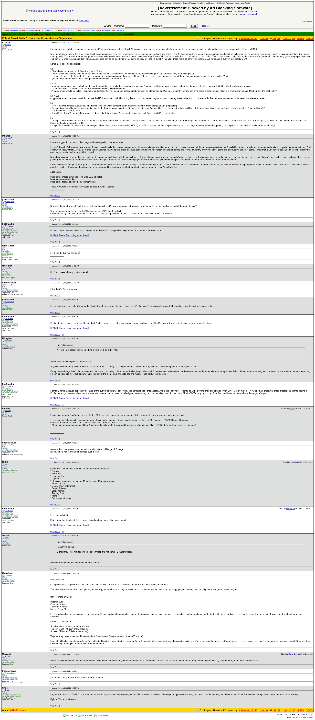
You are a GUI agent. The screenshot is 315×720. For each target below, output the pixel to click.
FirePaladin (290, 509)
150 (255, 38)
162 (278, 38)
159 (266, 38)
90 (247, 38)
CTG (68, 30)
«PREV (300, 38)
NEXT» (309, 38)
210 (289, 38)
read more (84, 21)
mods (47, 30)
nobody (292, 408)
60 (244, 38)
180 (285, 38)
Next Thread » (19, 710)
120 (251, 38)
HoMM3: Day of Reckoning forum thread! (69, 235)
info (11, 30)
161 (274, 38)
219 (293, 38)
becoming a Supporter (248, 14)
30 (242, 38)
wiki (103, 30)
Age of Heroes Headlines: (15, 21)
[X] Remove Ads (306, 21)
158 (262, 38)
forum (15, 30)
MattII (293, 462)
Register (206, 26)
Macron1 (291, 654)
